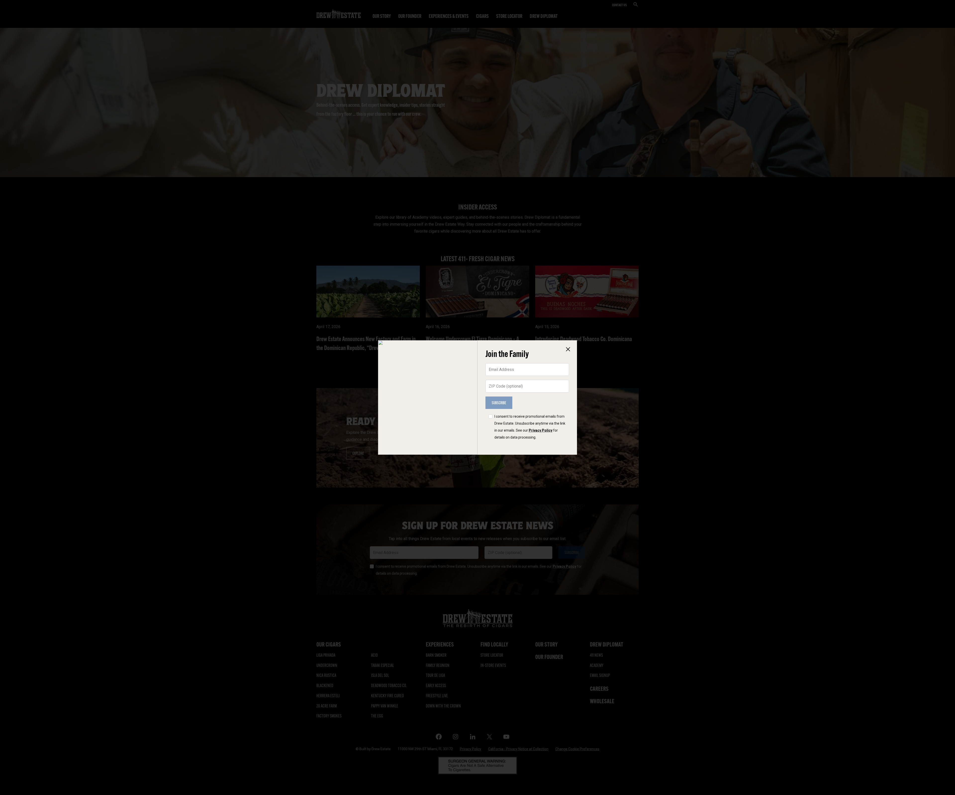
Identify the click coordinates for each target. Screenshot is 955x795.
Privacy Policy (540, 430)
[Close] (568, 349)
